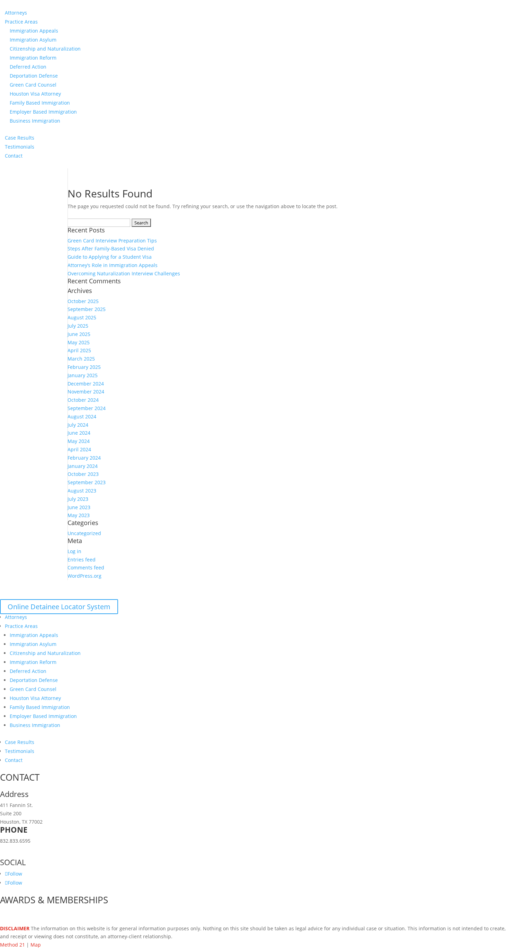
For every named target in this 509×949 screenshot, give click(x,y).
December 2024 (86, 383)
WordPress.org (84, 576)
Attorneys (16, 12)
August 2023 (82, 490)
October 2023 (83, 474)
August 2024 (82, 416)
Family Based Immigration (40, 102)
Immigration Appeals (34, 30)
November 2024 (86, 391)
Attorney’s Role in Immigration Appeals (113, 265)
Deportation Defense (34, 75)
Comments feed (86, 567)
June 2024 (79, 432)
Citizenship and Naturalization (45, 48)
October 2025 (83, 301)
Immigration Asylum (33, 39)
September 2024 (87, 408)
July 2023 (78, 499)
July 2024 (78, 425)
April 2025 (79, 350)
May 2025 (79, 342)
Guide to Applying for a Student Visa (110, 257)
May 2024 (79, 441)
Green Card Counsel (33, 84)
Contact (14, 155)
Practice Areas (21, 21)
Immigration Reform (33, 57)
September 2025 (87, 309)
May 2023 (79, 515)
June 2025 (79, 334)
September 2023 (87, 482)
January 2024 (83, 466)
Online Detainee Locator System (59, 606)
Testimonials (19, 146)
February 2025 (84, 367)
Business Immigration (35, 120)
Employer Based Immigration (43, 111)
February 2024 (84, 457)
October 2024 (83, 400)
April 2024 (79, 449)
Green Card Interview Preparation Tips (112, 240)
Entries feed (82, 559)
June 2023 (79, 507)
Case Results (19, 137)
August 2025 (82, 317)
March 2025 (81, 358)
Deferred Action (28, 66)
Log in (74, 551)
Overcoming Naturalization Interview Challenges (124, 273)
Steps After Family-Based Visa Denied (111, 248)
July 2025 (78, 325)
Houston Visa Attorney (35, 93)
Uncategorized (84, 533)
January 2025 (83, 375)
